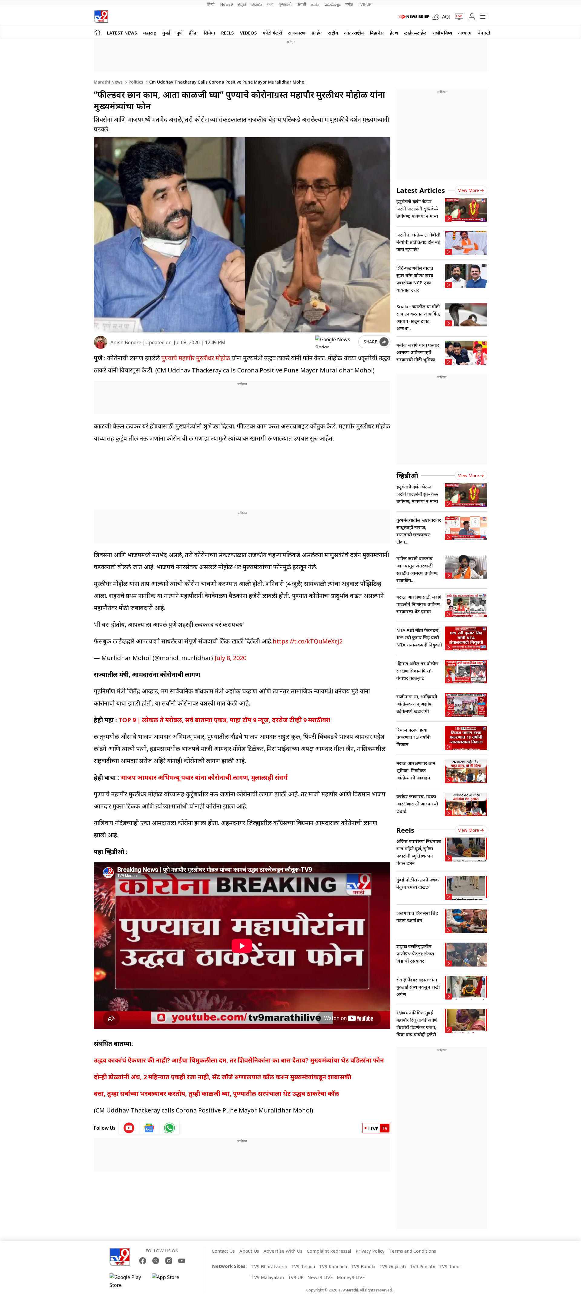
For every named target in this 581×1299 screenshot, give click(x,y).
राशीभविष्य (442, 33)
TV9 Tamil (450, 1266)
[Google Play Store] (128, 1281)
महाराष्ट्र (149, 33)
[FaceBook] (142, 1260)
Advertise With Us (283, 1251)
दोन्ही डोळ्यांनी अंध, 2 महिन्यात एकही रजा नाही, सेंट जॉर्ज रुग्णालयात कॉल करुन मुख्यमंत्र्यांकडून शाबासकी (222, 1077)
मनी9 (349, 4)
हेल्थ (394, 33)
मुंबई (166, 33)
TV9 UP (296, 1277)
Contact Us (223, 1251)
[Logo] (101, 16)
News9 (226, 4)
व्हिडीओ (407, 475)
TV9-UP (365, 4)
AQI (446, 16)
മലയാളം (332, 4)
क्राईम (317, 33)
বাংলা (270, 4)
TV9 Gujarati (392, 1266)
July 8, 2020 (230, 658)
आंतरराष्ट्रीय (354, 33)
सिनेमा (209, 33)
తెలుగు (256, 4)
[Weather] (437, 16)
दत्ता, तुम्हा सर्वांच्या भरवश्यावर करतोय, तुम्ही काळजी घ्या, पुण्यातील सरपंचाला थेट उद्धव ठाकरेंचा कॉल (216, 1093)
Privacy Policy (370, 1251)
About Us (249, 1251)
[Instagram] (168, 1260)
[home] (97, 32)
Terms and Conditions (412, 1251)
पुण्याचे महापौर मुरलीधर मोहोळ (195, 358)
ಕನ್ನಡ (242, 4)
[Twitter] (155, 1260)
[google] (335, 341)
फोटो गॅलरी (272, 33)
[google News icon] (149, 1127)
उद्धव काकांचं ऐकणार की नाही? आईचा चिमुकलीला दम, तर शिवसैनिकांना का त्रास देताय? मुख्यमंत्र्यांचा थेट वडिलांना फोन (239, 1060)
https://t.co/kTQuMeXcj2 (308, 641)
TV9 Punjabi (422, 1266)
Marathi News (108, 82)
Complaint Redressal (329, 1251)
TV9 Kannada (333, 1266)
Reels (227, 33)
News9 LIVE (320, 1277)
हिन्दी (211, 4)
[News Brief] (414, 16)
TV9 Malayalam (267, 1277)
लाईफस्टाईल (415, 33)
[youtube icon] (129, 1127)
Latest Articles (420, 190)
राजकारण (297, 33)
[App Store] (170, 1281)
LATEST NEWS (122, 33)
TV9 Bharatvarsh (269, 1266)
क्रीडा (193, 33)
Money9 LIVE (351, 1277)
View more (468, 190)
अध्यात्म (465, 33)
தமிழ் (315, 4)
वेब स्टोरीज (487, 33)
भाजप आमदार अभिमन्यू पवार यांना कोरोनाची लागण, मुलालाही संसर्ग (204, 777)
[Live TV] (457, 16)
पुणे (179, 33)
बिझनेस (377, 33)
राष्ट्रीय (333, 33)
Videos (248, 33)
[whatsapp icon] (169, 1127)
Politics (135, 82)
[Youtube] (181, 1260)
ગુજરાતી (285, 4)
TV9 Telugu (303, 1266)
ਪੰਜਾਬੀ (301, 4)
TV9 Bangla (363, 1266)
